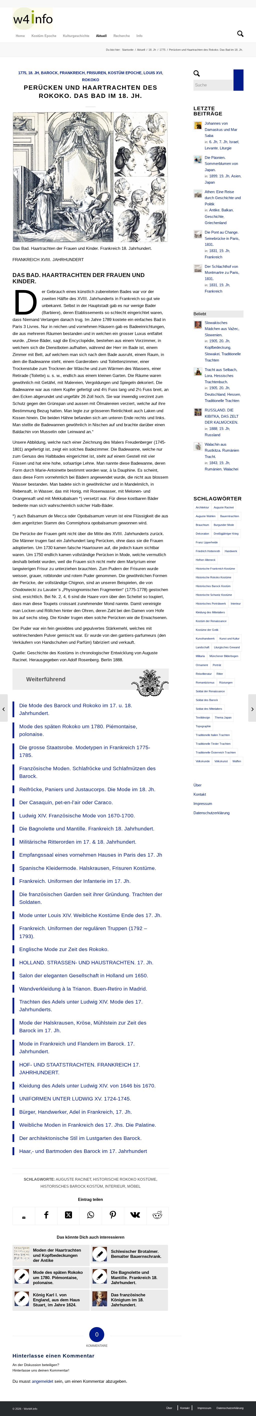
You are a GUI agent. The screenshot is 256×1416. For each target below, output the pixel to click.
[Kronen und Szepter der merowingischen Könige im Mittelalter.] (4, 708)
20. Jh (224, 341)
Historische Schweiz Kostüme (214, 594)
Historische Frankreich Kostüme (215, 568)
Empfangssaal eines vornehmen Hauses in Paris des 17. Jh (90, 855)
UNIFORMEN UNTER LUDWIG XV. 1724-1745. (75, 1098)
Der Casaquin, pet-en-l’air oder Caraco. (66, 802)
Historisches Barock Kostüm (71, 1186)
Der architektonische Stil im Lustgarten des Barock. (80, 1138)
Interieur (115, 1186)
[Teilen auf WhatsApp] (91, 1216)
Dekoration (202, 533)
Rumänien (213, 469)
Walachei (231, 469)
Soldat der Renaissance (210, 691)
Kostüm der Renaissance (211, 621)
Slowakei (212, 354)
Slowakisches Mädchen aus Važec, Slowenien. (222, 329)
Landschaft (202, 647)
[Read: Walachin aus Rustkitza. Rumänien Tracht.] (198, 446)
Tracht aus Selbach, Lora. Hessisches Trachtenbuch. (221, 375)
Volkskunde (203, 761)
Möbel (133, 1186)
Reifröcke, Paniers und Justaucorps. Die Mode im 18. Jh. (87, 789)
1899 (213, 176)
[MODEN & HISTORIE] (32, 18)
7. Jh (223, 142)
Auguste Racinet (73, 1179)
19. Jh (224, 176)
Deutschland (215, 394)
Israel (233, 142)
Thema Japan (223, 717)
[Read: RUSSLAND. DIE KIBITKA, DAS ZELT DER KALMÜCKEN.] (198, 412)
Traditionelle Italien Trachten (213, 734)
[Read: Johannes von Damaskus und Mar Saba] (198, 125)
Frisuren (96, 73)
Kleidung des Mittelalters (210, 612)
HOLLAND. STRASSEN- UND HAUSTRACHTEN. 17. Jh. (86, 962)
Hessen (233, 394)
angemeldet (42, 1381)
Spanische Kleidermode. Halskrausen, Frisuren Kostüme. (87, 868)
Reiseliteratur (204, 673)
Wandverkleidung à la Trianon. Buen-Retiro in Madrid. (83, 989)
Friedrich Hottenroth (208, 551)
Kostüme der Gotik (207, 629)
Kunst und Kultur (230, 638)
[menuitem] (20, 36)
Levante (211, 148)
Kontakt (200, 794)
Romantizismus (205, 682)
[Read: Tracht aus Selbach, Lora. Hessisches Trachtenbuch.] (198, 371)
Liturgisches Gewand (227, 647)
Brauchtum (202, 524)
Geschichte (214, 216)
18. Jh (33, 73)
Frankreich (72, 73)
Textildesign (203, 717)
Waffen (236, 761)
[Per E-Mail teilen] (24, 1217)
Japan (210, 182)
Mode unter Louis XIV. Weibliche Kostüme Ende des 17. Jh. (90, 915)
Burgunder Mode (224, 524)
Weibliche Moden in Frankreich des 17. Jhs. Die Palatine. (87, 1125)
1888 (213, 428)
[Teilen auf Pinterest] (113, 1216)
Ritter (219, 673)
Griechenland (215, 223)
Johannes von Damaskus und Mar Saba (221, 129)
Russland (212, 435)
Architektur (202, 507)
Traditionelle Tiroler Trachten (213, 743)
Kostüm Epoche (125, 73)
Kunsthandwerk (205, 638)
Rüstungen (225, 682)
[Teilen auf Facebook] (46, 1216)
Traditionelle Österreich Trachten (216, 752)
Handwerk (231, 551)
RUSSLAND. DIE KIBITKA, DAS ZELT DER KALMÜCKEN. (221, 416)
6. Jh (213, 142)
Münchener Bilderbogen (224, 656)
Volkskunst (221, 761)
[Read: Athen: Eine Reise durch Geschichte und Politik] (198, 193)
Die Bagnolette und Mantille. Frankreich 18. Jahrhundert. (86, 828)
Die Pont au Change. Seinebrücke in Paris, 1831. (222, 238)
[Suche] (239, 36)
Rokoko (90, 80)
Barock (49, 73)
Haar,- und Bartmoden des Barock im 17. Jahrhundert (83, 1151)
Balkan (227, 210)
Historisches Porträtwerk (211, 603)
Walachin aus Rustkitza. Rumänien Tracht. (222, 450)
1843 (213, 463)
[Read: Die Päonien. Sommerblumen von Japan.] (198, 159)
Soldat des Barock (207, 700)
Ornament (202, 665)
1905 (213, 341)
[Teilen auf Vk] (135, 1216)
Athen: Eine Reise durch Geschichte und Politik (223, 198)
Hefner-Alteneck (206, 559)
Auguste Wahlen (206, 516)
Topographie (203, 726)
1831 (213, 251)
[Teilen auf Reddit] (157, 1216)
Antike (214, 210)
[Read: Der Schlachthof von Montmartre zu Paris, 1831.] (198, 268)
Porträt (217, 665)
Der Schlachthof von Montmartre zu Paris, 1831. (222, 272)
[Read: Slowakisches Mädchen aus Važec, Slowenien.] (198, 324)
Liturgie (226, 148)
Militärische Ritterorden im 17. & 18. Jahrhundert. (77, 842)
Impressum (203, 803)
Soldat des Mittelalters (209, 708)
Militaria (200, 656)
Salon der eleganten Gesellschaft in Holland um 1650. (83, 975)
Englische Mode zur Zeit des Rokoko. (64, 949)
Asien (235, 176)
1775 (22, 73)
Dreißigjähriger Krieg (226, 533)
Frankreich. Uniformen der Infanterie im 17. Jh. (75, 881)
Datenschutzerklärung (212, 813)
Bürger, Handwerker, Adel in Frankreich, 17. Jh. (75, 1112)
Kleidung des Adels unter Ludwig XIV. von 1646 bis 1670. (87, 1085)
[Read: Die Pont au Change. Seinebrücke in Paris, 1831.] (198, 234)
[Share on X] (69, 1216)
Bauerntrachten (229, 516)
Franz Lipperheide (207, 542)
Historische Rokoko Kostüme (124, 1179)
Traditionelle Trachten (222, 400)
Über (198, 785)
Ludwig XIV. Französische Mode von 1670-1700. (77, 815)
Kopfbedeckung (217, 347)
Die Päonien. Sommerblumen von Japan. (221, 163)
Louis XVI (153, 73)
